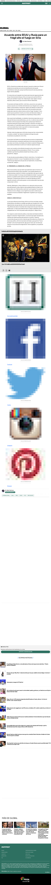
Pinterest (9, 486)
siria (17, 495)
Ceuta (45, 0)
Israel (19, 30)
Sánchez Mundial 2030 (26, 0)
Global (4, 28)
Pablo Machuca (27, 41)
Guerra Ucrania (3, 30)
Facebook (9, 364)
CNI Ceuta (18, 0)
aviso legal (28, 854)
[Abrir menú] (2, 3)
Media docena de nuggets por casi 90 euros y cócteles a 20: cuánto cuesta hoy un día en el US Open (28, 708)
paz (25, 495)
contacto (3, 854)
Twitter (9, 405)
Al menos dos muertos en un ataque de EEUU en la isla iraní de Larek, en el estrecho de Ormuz (31, 831)
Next (47, 246)
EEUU (8, 30)
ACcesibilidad (28, 857)
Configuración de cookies (31, 850)
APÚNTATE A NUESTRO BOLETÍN (25, 651)
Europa (10, 30)
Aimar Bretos (40, 0)
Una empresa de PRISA (25, 878)
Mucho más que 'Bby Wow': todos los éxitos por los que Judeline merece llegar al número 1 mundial (28, 673)
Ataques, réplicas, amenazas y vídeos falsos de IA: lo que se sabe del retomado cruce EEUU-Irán (19, 831)
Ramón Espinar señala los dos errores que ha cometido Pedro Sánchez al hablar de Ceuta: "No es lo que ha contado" (28, 735)
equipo (2, 850)
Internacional (6, 495)
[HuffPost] (5, 847)
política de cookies (29, 852)
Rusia (21, 495)
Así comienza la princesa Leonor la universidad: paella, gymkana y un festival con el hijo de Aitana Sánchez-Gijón (29, 691)
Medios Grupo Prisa (25, 881)
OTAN (16, 30)
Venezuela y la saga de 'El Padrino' (15, 682)
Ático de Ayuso (34, 0)
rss (2, 857)
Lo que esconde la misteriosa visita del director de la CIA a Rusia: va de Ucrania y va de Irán (7, 831)
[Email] (9, 270)
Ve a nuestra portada (12, 316)
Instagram (9, 445)
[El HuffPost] (26, 3)
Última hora (46, 3)
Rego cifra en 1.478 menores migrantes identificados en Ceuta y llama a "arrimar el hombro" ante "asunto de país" (27, 700)
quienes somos (4, 852)
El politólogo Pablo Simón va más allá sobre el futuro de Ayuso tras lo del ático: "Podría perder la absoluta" (27, 664)
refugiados (30, 495)
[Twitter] (6, 270)
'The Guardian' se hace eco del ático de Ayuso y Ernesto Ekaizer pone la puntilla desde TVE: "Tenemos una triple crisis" (29, 743)
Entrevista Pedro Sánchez (10, 0)
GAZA (14, 30)
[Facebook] (3, 270)
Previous (4, 246)
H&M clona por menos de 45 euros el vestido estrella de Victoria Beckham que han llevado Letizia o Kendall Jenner (28, 717)
